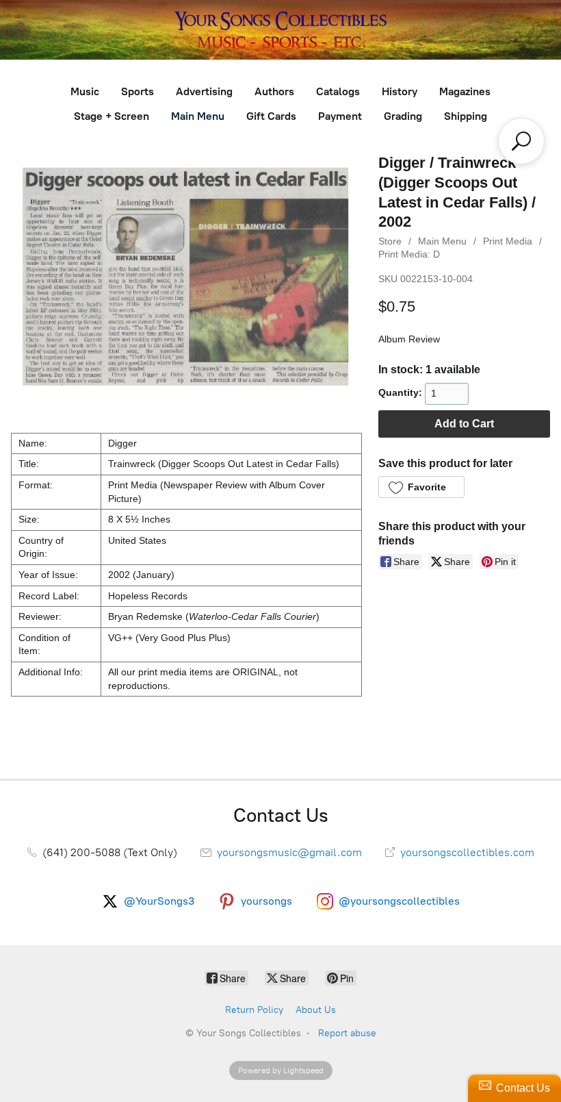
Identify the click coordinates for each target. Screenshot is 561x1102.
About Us (316, 1010)
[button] (421, 487)
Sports (137, 91)
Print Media (507, 241)
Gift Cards (271, 116)
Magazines (465, 91)
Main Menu (197, 116)
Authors (274, 91)
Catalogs (338, 91)
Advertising (204, 91)
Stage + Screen (111, 116)
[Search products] (521, 141)
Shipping (465, 116)
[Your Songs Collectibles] (280, 29)
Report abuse (347, 1033)
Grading (403, 116)
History (399, 91)
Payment (340, 116)
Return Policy (254, 1010)
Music (84, 91)
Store (390, 241)
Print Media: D (409, 254)
